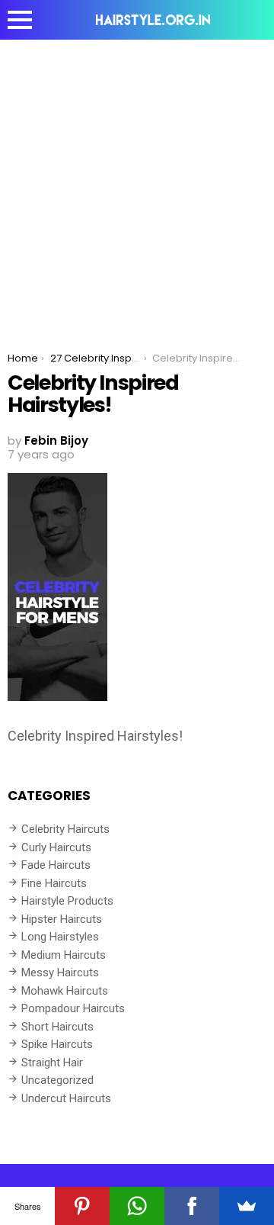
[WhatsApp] (137, 1206)
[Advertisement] (137, 184)
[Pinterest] (82, 1206)
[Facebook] (191, 1206)
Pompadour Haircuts (73, 1008)
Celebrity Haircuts (65, 829)
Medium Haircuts (63, 955)
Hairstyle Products (67, 901)
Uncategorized (57, 1080)
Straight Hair (52, 1062)
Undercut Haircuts (66, 1098)
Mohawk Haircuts (64, 991)
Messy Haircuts (60, 972)
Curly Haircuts (56, 847)
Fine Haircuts (54, 883)
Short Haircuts (57, 1027)
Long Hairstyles (60, 937)
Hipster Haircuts (61, 919)
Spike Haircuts (57, 1044)
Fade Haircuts (56, 865)
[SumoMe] (246, 1206)
